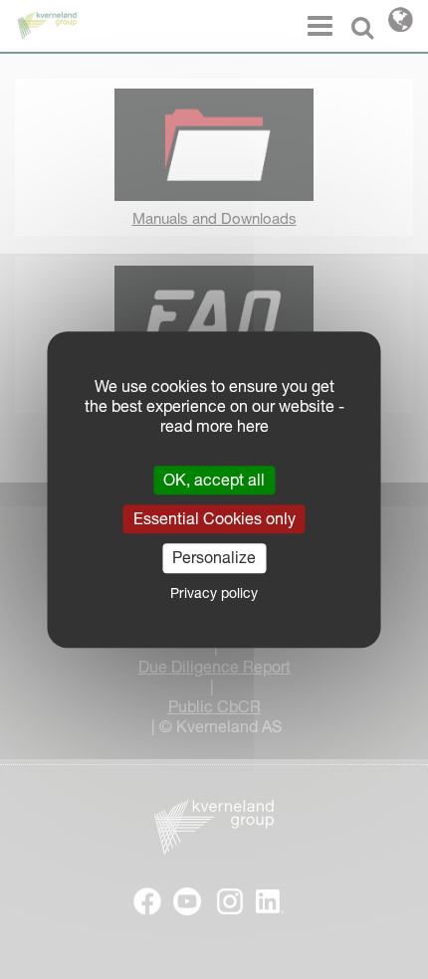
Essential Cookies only (214, 518)
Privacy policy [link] (214, 593)
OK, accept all (214, 480)
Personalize (214, 558)
